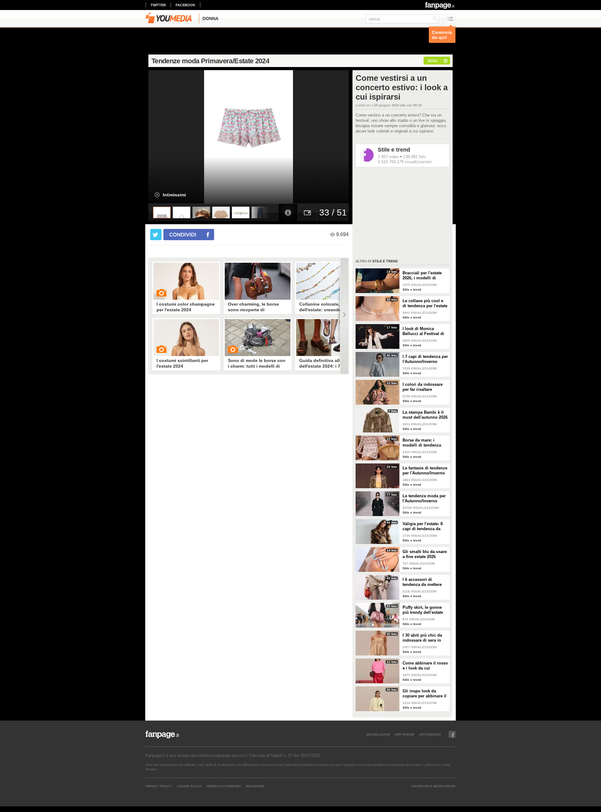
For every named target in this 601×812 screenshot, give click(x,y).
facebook (185, 5)
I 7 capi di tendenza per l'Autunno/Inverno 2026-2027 (425, 359)
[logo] (440, 5)
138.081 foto (414, 156)
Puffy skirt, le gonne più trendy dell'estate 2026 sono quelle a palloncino (423, 610)
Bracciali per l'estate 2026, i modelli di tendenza (422, 276)
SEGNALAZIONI (378, 734)
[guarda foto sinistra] (168, 137)
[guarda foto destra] (268, 137)
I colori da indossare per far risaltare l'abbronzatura (423, 387)
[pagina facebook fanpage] (452, 734)
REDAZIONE (255, 786)
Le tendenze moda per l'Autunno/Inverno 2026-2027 (424, 499)
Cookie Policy (189, 786)
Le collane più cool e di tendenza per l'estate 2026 (425, 303)
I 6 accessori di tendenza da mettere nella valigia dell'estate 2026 (425, 582)
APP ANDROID (430, 734)
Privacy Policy (159, 786)
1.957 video (388, 156)
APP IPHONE (404, 734)
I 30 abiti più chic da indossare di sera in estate (422, 638)
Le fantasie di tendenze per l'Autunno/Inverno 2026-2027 (425, 471)
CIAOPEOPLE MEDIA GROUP (433, 786)
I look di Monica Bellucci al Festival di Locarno (423, 331)
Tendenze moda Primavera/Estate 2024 (210, 61)
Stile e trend (394, 150)
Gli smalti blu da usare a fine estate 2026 (425, 554)
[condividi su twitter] (156, 234)
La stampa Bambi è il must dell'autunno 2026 (425, 415)
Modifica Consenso (224, 786)
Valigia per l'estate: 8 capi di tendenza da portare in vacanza (423, 526)
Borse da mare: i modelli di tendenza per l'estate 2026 (422, 443)
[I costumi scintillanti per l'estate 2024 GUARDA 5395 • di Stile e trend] (186, 337)
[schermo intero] (307, 212)
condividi (182, 234)
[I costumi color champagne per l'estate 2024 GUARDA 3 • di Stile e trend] (186, 281)
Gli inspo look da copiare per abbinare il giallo (424, 694)
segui (432, 61)
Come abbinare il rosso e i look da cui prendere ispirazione (425, 666)
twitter (158, 5)
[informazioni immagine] (288, 212)
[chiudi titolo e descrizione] (157, 194)
